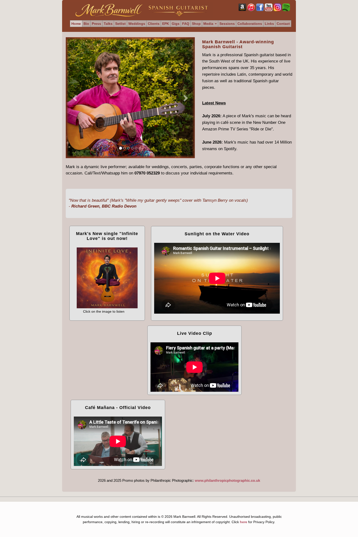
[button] (75, 97)
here (243, 522)
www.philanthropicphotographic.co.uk (227, 480)
